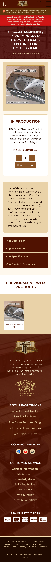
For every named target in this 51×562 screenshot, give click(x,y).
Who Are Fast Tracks (25, 411)
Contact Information (25, 468)
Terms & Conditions (24, 500)
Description (18, 240)
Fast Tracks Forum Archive (25, 428)
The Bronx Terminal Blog (25, 422)
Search (40, 1)
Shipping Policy (25, 484)
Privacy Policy (25, 494)
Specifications (19, 256)
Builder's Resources (23, 264)
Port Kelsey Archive (24, 434)
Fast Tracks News (25, 416)
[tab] (25, 241)
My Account (24, 474)
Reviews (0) (18, 248)
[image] (25, 84)
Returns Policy (25, 489)
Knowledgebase (25, 479)
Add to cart (27, 165)
